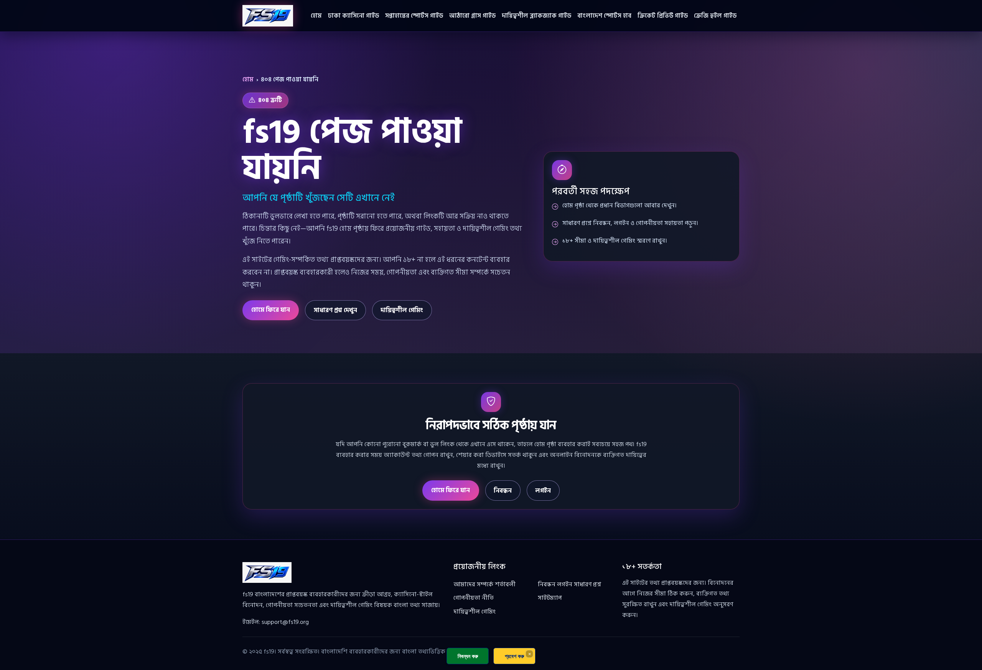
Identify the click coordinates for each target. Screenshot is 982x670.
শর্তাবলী (505, 584)
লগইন (543, 491)
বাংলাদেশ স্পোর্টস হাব (604, 16)
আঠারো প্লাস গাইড (472, 16)
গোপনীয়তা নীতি (473, 598)
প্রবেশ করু (514, 656)
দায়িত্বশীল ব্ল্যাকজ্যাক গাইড (536, 16)
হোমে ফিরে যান (270, 310)
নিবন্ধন (503, 491)
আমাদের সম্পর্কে (473, 584)
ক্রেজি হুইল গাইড (715, 16)
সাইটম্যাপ (550, 598)
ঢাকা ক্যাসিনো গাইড (353, 16)
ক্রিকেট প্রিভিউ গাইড (663, 16)
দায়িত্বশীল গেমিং (402, 310)
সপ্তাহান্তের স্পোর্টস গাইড (414, 16)
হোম (316, 16)
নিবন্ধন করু (468, 656)
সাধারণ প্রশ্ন (587, 584)
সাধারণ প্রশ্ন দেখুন (335, 310)
